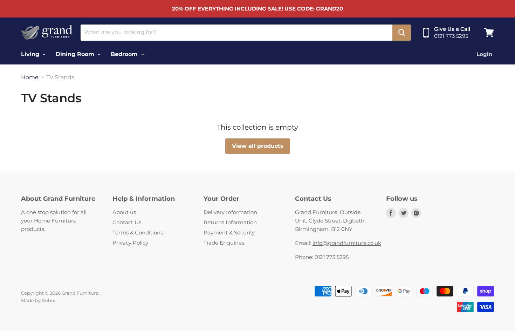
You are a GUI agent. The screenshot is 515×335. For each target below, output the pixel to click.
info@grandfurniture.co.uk (347, 243)
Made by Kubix (38, 300)
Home (30, 77)
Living (31, 54)
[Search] (401, 33)
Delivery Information (230, 212)
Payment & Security (229, 232)
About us (124, 212)
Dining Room (76, 54)
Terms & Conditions (137, 232)
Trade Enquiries (224, 242)
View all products (257, 146)
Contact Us (126, 222)
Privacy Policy (130, 242)
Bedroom (125, 54)
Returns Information (230, 222)
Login (484, 54)
